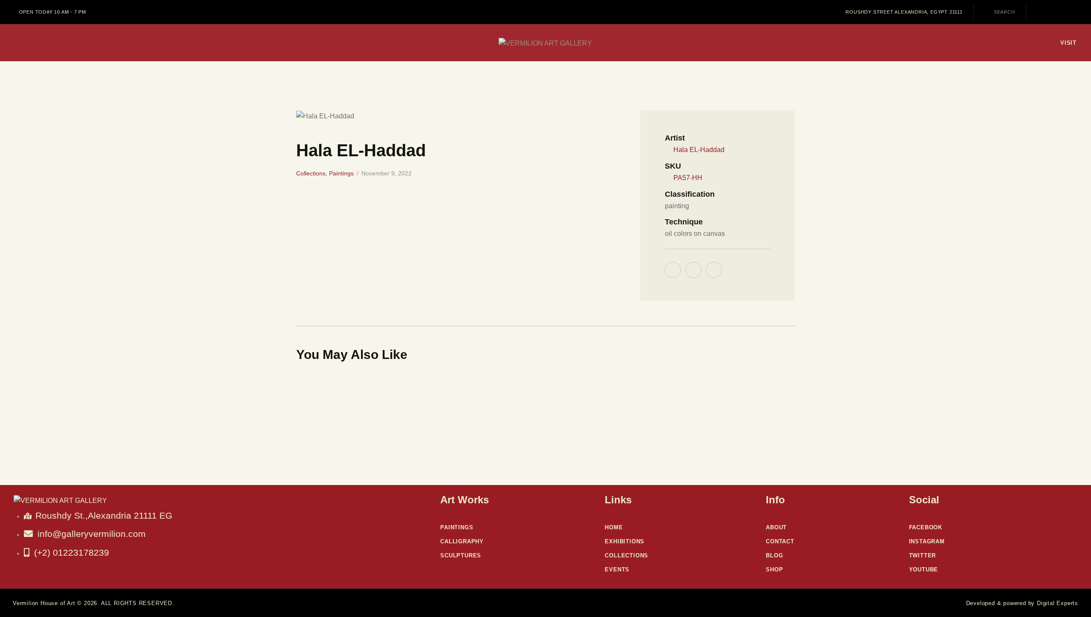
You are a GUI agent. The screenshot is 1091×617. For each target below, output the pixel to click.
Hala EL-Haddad (698, 149)
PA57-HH (687, 177)
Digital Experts (1057, 603)
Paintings (341, 173)
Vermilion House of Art (44, 603)
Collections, (312, 173)
